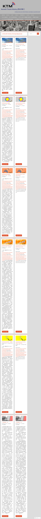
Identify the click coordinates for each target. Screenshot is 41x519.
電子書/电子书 (22, 15)
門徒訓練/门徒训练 (35, 17)
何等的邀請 (4, 44)
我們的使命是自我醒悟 (6, 103)
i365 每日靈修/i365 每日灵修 (19, 19)
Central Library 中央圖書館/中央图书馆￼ (25, 17)
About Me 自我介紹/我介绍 (13, 17)
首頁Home (3, 15)
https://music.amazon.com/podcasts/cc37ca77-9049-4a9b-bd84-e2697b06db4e (7, 52)
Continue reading (5, 92)
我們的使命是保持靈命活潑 (7, 245)
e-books (16, 15)
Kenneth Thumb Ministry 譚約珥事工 (13, 9)
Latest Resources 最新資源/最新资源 (7, 19)
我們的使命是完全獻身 (6, 174)
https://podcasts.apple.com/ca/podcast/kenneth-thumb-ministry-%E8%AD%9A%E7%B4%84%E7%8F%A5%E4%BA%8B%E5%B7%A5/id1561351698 (7, 56)
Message (7, 15)
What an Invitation (20, 44)
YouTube (32, 15)
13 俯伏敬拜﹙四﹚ (5, 422)
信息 (12, 15)
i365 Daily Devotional (28, 19)
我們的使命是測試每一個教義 (7, 341)
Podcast (28, 15)
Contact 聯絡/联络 (4, 17)
